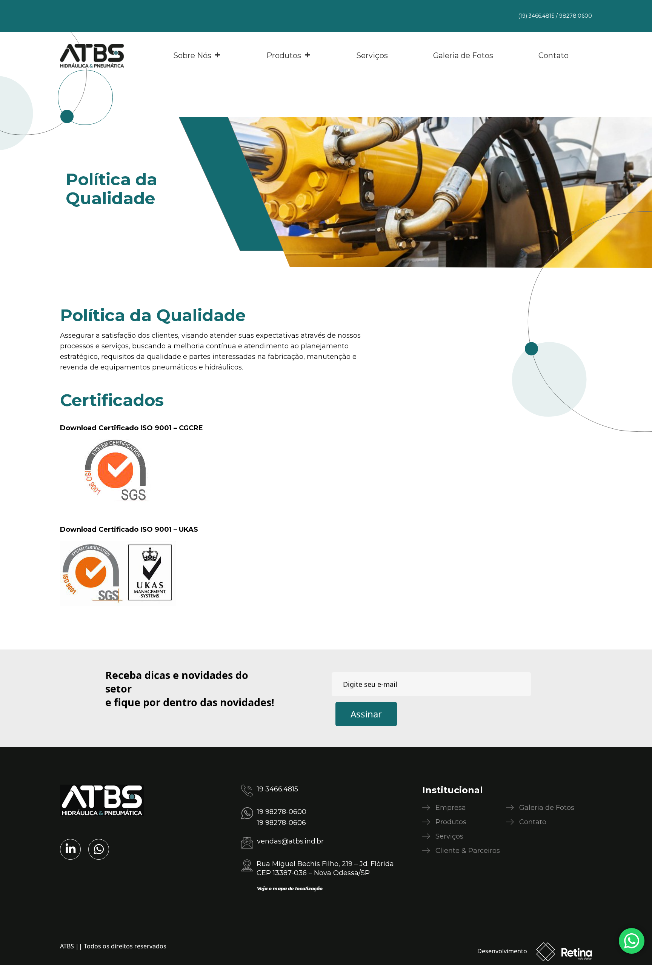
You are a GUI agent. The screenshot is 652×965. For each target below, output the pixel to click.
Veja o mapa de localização (290, 888)
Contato (553, 55)
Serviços (372, 55)
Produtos (283, 55)
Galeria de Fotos (463, 55)
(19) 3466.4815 (536, 15)
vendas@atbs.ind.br (290, 841)
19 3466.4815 (277, 789)
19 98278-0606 (281, 823)
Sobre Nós (192, 55)
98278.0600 (575, 15)
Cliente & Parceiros (467, 850)
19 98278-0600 (281, 812)
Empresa (450, 807)
